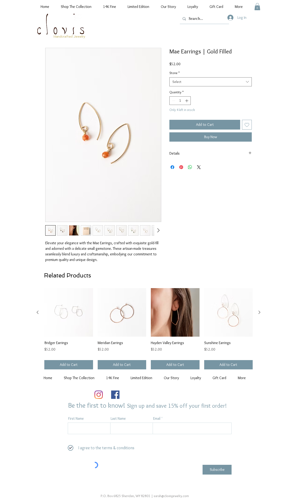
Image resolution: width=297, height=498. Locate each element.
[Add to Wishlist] (247, 125)
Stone (174, 73)
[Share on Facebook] (172, 167)
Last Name (118, 418)
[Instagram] (98, 395)
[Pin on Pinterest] (181, 167)
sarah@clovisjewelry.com (171, 496)
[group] (148, 329)
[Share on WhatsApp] (190, 167)
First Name (76, 418)
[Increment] (187, 101)
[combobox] (210, 81)
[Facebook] (115, 395)
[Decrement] (173, 101)
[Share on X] (199, 167)
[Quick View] (68, 312)
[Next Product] (259, 312)
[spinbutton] (180, 101)
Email (156, 418)
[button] (257, 6)
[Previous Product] (37, 312)
